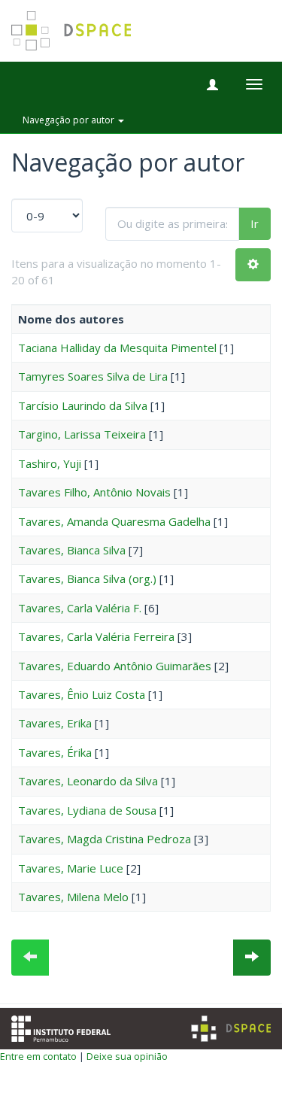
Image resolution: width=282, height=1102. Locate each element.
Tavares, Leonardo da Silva (88, 780)
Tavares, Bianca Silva (72, 549)
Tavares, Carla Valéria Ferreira (96, 636)
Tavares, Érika (55, 752)
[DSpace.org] (231, 1028)
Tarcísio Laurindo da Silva (82, 405)
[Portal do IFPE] (61, 1026)
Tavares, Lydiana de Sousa (87, 810)
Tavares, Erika (55, 722)
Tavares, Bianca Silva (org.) (87, 578)
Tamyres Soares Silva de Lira (93, 376)
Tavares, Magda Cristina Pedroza (104, 838)
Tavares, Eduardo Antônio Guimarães (114, 665)
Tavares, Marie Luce (70, 868)
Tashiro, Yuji (49, 463)
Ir (254, 223)
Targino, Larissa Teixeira (82, 434)
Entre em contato (38, 1056)
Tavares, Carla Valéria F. (79, 607)
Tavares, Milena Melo (73, 896)
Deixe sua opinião (127, 1056)
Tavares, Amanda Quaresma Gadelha (114, 521)
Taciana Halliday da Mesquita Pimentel (117, 347)
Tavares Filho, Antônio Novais (94, 491)
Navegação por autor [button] (70, 120)
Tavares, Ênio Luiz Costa (81, 694)
